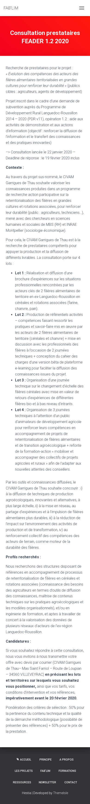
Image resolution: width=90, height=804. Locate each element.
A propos (66, 759)
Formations (67, 771)
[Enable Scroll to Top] (81, 795)
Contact (70, 782)
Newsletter (47, 782)
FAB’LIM (45, 771)
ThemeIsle (60, 793)
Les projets (24, 771)
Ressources (22, 782)
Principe (45, 759)
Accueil (25, 759)
